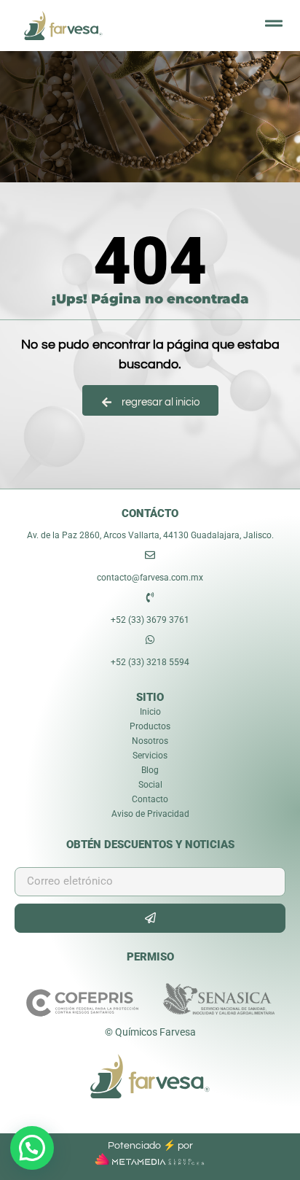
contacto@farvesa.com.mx (150, 577)
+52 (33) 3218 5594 (150, 662)
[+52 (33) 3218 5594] (150, 639)
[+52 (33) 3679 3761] (150, 597)
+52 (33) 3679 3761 (150, 620)
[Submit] (150, 918)
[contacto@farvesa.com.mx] (150, 555)
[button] (32, 1148)
